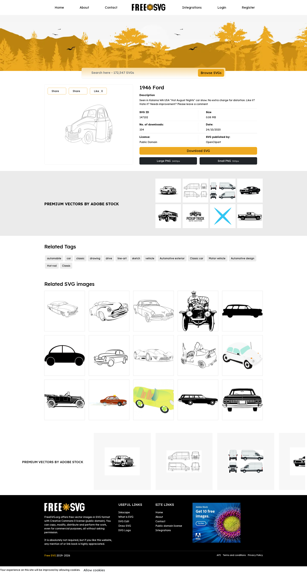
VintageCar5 (189, 326)
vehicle (150, 258)
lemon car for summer (150, 415)
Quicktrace (188, 371)
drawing (95, 258)
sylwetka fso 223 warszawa (109, 371)
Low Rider (54, 326)
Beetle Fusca (234, 371)
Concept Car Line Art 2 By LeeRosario (153, 369)
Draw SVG (124, 525)
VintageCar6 (56, 415)
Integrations (192, 7)
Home (59, 7)
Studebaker (144, 326)
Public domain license (168, 525)
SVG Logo (124, 530)
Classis (66, 265)
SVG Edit (123, 521)
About (84, 7)
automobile (54, 258)
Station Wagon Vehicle (195, 415)
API (219, 555)
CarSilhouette (234, 326)
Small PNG (228, 160)
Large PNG (168, 160)
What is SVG (125, 516)
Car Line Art (99, 326)
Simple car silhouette (61, 371)
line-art (122, 258)
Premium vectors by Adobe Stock (81, 203)
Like (98, 91)
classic (80, 258)
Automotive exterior (172, 258)
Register (248, 7)
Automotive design (242, 258)
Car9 (229, 415)
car (69, 258)
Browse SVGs (211, 73)
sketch (136, 258)
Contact (111, 7)
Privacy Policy (255, 555)
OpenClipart (213, 142)
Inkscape (124, 512)
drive (109, 258)
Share (55, 91)
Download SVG (198, 151)
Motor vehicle (217, 258)
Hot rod (52, 265)
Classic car (196, 258)
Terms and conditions (234, 555)
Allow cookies (94, 570)
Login (221, 7)
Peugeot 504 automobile (107, 415)
